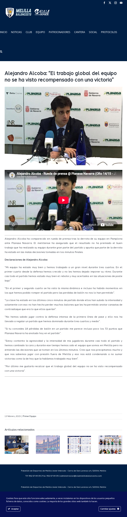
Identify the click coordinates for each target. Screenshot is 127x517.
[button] (1, 51)
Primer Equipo (29, 416)
